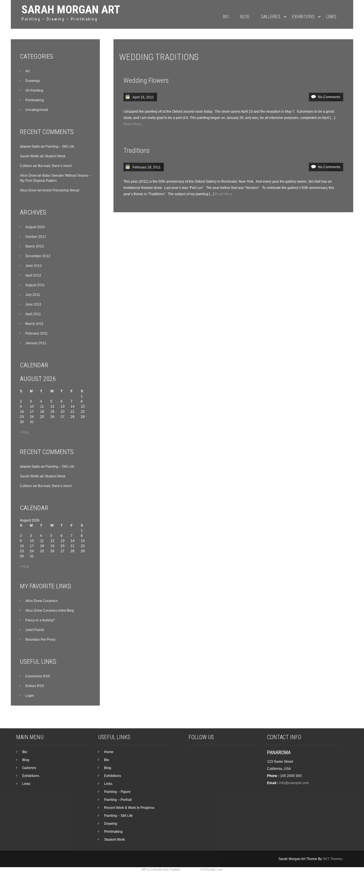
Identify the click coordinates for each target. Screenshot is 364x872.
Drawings (32, 81)
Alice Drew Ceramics (41, 601)
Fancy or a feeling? (40, 620)
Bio (226, 16)
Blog (244, 16)
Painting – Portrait (118, 800)
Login (29, 696)
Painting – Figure (117, 792)
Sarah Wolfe (29, 156)
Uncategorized (36, 110)
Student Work (55, 156)
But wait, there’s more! (55, 166)
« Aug (24, 432)
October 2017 (35, 237)
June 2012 (33, 266)
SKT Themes (333, 859)
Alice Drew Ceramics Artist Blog (49, 611)
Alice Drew (28, 176)
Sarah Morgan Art (71, 9)
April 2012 (33, 275)
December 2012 (37, 256)
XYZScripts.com (211, 869)
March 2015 (34, 246)
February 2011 (36, 333)
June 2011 (33, 304)
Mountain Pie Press (40, 640)
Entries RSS (34, 686)
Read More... (133, 124)
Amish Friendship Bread (60, 190)
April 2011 (33, 314)
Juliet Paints (34, 630)
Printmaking (34, 100)
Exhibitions (303, 16)
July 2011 (32, 295)
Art (27, 71)
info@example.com (294, 783)
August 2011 (35, 285)
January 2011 (35, 343)
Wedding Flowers (146, 80)
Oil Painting (34, 90)
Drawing (110, 824)
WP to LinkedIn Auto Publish (161, 869)
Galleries (270, 16)
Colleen (26, 166)
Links (331, 16)
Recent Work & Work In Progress (129, 808)
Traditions (136, 150)
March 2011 (34, 324)
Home (108, 752)
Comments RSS (37, 676)
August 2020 (35, 227)
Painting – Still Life (60, 147)
